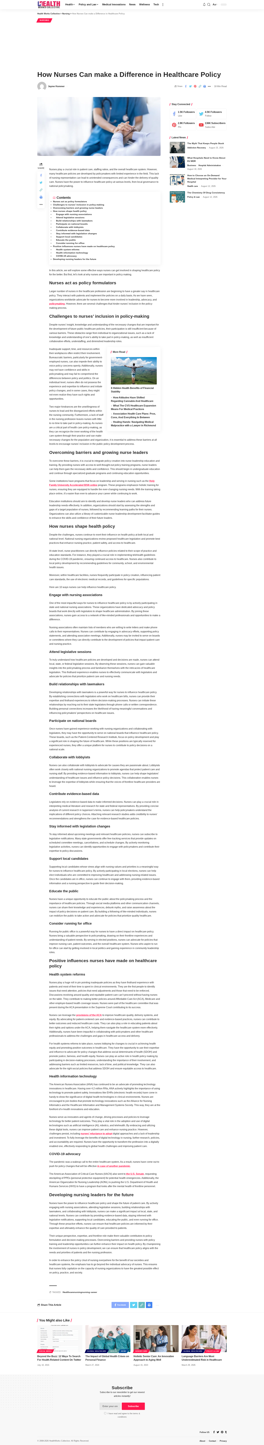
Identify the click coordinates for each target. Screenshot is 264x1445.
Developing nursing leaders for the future (74, 259)
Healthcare (68, 1292)
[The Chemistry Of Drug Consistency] (177, 197)
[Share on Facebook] (185, 86)
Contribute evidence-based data (73, 230)
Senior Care (141, 1351)
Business (191, 165)
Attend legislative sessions (70, 217)
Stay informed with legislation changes (76, 233)
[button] (163, 4)
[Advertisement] (132, 46)
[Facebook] (183, 114)
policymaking (57, 303)
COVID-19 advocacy (66, 256)
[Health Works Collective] (48, 4)
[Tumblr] (226, 1432)
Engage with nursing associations (74, 214)
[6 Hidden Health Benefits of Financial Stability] (134, 371)
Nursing (44, 20)
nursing (78, 1292)
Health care (192, 186)
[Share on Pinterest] (195, 86)
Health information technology (72, 253)
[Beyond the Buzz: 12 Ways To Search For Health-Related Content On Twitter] (59, 1338)
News (123, 1351)
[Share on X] (190, 86)
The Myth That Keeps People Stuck (205, 143)
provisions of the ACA (89, 1015)
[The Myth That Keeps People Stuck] (177, 147)
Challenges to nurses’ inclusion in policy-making (78, 204)
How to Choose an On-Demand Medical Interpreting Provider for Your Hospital (206, 178)
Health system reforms (67, 249)
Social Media (45, 1351)
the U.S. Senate (135, 1174)
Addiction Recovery (196, 148)
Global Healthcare (96, 1351)
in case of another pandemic (113, 1166)
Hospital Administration (209, 165)
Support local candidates (69, 236)
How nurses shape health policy (70, 211)
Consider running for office (70, 243)
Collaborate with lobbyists (70, 227)
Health (113, 1351)
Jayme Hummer (56, 86)
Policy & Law (193, 197)
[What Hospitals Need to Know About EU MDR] (177, 162)
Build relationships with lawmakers (74, 220)
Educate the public (66, 240)
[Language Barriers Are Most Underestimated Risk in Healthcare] (204, 1338)
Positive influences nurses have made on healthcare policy (84, 246)
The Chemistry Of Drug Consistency (206, 192)
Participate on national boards (72, 224)
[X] (212, 114)
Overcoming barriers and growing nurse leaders (78, 208)
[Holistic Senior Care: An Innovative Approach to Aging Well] (156, 1338)
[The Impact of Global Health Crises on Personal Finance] (107, 1338)
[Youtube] (212, 125)
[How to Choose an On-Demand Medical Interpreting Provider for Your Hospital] (177, 179)
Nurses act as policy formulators (70, 201)
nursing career (89, 1292)
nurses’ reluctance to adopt (96, 1133)
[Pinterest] (183, 125)
